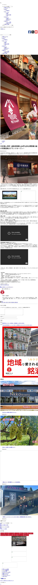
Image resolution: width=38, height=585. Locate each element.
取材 (21, 533)
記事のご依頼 (4, 53)
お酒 (2, 302)
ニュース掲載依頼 (5, 570)
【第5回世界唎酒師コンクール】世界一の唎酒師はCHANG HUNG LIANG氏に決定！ (17, 325)
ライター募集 (4, 571)
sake (2, 301)
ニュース (4, 37)
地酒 (10, 535)
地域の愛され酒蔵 (4, 535)
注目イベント (20, 535)
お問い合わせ (4, 576)
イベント (12, 533)
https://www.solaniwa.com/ (4, 284)
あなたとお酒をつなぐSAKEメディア (7, 580)
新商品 (5, 47)
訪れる (3, 38)
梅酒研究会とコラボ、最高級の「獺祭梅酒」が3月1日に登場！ (13, 323)
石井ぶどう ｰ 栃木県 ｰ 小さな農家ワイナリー (8, 447)
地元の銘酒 (30, 533)
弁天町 (6, 302)
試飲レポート (6, 48)
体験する (4, 50)
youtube (6, 533)
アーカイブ (4, 6)
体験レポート (6, 52)
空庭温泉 (12, 302)
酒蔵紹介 (6, 39)
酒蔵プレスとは (5, 36)
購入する (6, 49)
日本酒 (5, 41)
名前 (1, 316)
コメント (2, 314)
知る (3, 40)
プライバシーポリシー (6, 575)
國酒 (25, 533)
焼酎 (5, 42)
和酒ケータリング (5, 573)
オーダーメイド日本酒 (6, 572)
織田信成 (16, 302)
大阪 (4, 302)
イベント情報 (6, 51)
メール (2, 318)
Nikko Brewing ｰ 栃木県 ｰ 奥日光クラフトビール (9, 412)
